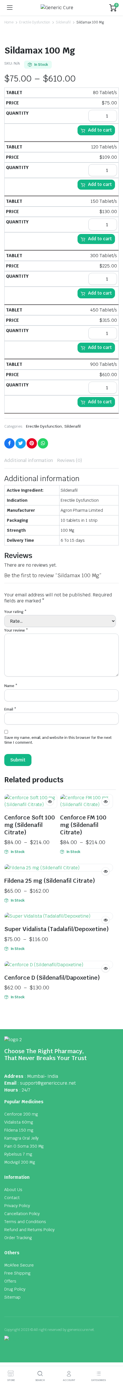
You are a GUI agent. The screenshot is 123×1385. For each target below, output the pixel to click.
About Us (13, 1189)
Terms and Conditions (25, 1221)
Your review (16, 630)
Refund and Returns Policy (29, 1229)
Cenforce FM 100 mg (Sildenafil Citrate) (83, 825)
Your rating (15, 611)
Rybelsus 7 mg (18, 1154)
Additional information (28, 460)
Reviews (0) (69, 460)
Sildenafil (63, 22)
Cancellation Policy (22, 1213)
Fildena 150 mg (18, 1130)
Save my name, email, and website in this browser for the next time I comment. (58, 740)
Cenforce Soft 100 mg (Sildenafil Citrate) (29, 825)
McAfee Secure (19, 1265)
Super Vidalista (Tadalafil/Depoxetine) (56, 929)
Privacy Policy (17, 1205)
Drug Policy (14, 1289)
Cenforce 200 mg (21, 1114)
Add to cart (100, 130)
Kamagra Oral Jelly (21, 1138)
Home (8, 22)
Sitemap (12, 1297)
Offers (10, 1281)
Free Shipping (17, 1273)
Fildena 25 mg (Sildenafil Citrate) (49, 880)
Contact (12, 1197)
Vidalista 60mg (18, 1122)
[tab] (28, 460)
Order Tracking (18, 1237)
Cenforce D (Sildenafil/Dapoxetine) (52, 977)
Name (10, 685)
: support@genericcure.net (46, 1083)
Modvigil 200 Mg (19, 1162)
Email (10, 709)
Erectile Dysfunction (34, 22)
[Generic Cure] (61, 7)
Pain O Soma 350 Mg (24, 1146)
